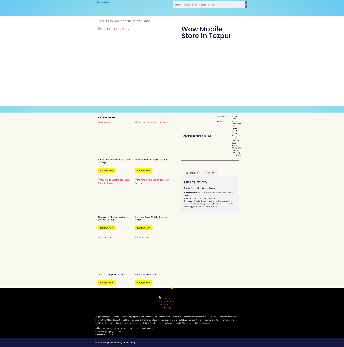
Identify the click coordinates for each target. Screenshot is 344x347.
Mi (237, 131)
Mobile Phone (234, 134)
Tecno (234, 155)
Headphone (236, 123)
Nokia (238, 140)
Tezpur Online (103, 2)
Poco (239, 148)
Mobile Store (112, 20)
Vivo (239, 155)
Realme (235, 150)
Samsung (236, 153)
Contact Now (106, 170)
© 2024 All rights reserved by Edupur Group (115, 342)
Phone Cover (234, 146)
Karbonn (235, 128)
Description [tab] (192, 172)
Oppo (234, 143)
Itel (233, 126)
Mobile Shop (234, 139)
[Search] (246, 4)
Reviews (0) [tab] (209, 172)
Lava (234, 131)
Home (101, 20)
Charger (235, 121)
